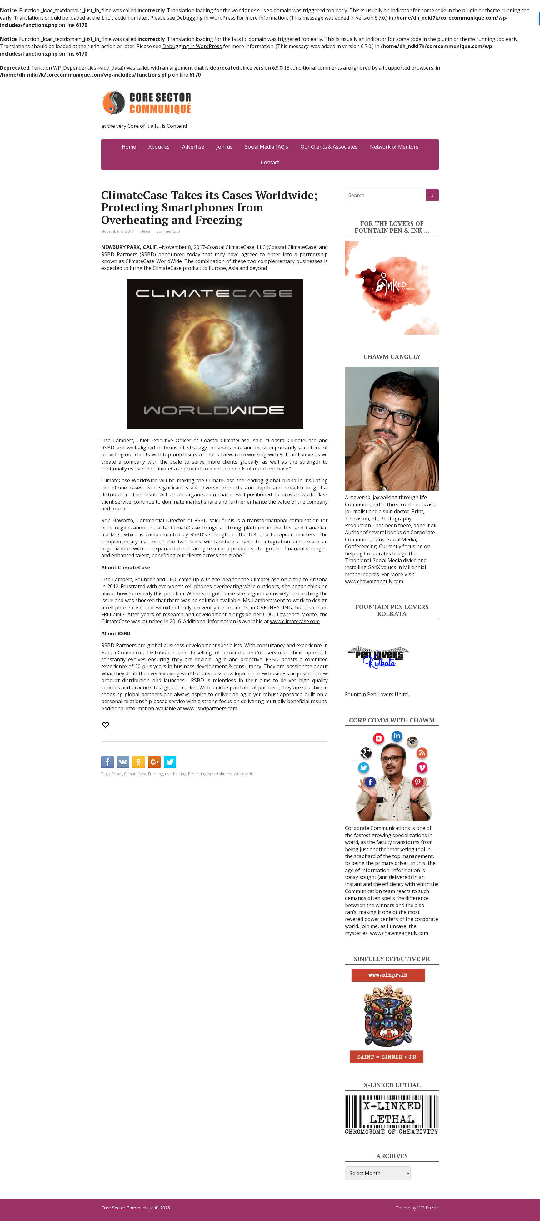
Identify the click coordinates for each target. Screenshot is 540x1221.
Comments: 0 (168, 231)
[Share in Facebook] (107, 762)
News (145, 231)
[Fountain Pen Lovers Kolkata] (378, 657)
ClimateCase (135, 774)
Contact (270, 162)
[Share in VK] (123, 762)
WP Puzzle (428, 1208)
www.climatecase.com (295, 621)
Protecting (197, 774)
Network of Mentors (394, 146)
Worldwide (243, 774)
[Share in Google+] (154, 762)
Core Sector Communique (127, 1208)
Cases (117, 774)
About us (159, 146)
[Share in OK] (138, 762)
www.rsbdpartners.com (210, 708)
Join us (224, 146)
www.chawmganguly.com (374, 581)
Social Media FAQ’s (266, 146)
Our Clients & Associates (329, 146)
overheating (175, 774)
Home (129, 146)
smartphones (220, 774)
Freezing (155, 774)
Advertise (193, 146)
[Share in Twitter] (170, 762)
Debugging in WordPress (206, 17)
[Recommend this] (106, 725)
